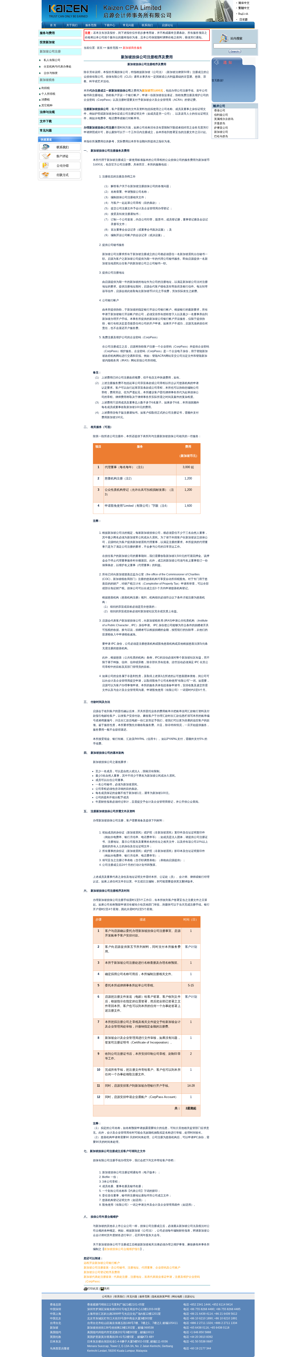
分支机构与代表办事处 (57, 66)
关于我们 (71, 25)
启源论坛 (167, 25)
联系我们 (147, 25)
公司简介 (107, 1296)
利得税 (45, 88)
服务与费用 (47, 33)
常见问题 (128, 25)
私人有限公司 (52, 60)
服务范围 (90, 25)
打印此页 (93, 1288)
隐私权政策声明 (161, 1296)
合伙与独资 (51, 73)
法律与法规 (47, 112)
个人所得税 (48, 93)
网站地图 (177, 1296)
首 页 (53, 25)
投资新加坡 (47, 42)
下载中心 (109, 25)
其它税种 (46, 105)
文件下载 (46, 121)
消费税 (45, 99)
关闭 (106, 1288)
